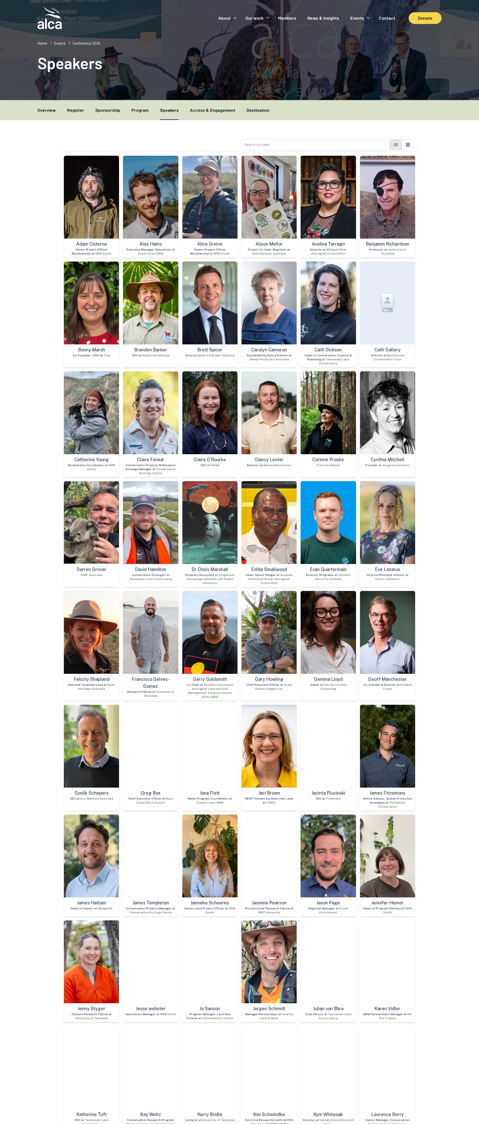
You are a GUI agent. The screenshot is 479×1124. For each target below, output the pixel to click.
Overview (46, 110)
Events (357, 18)
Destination (257, 110)
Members (287, 18)
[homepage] (49, 18)
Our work (254, 18)
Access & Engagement (212, 110)
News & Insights (323, 18)
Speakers (169, 110)
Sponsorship (107, 110)
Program (140, 110)
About (224, 18)
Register (75, 110)
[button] (227, 18)
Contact (387, 18)
